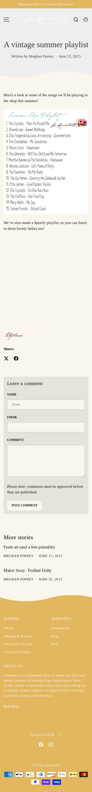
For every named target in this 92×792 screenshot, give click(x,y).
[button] (86, 20)
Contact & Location (17, 652)
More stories (18, 537)
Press (55, 644)
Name (12, 394)
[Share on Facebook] (16, 358)
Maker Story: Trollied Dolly (28, 570)
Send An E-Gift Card (18, 644)
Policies (9, 628)
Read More (11, 706)
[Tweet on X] (6, 358)
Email (12, 417)
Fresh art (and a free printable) (29, 547)
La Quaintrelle (50, 765)
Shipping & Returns (17, 636)
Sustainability (60, 628)
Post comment (25, 505)
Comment (15, 440)
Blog (54, 636)
